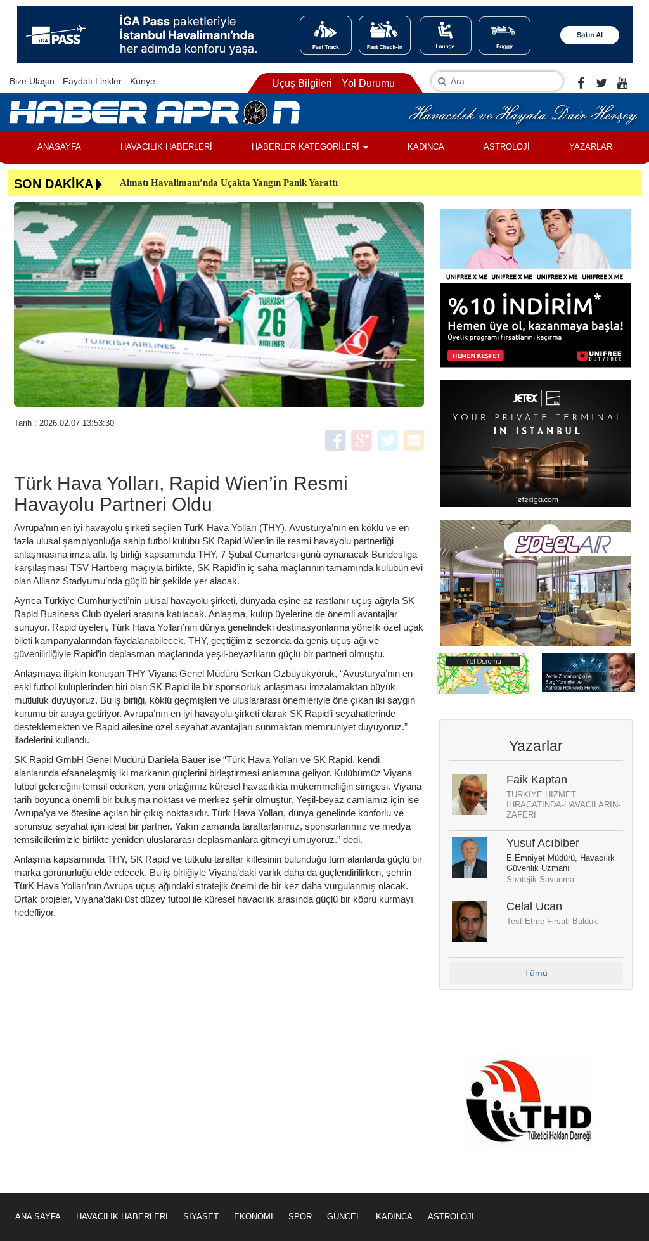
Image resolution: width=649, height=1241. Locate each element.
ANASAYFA (59, 146)
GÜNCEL (344, 1216)
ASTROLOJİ (507, 146)
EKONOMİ (253, 1216)
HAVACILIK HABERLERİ (166, 146)
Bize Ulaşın (32, 81)
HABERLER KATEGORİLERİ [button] (307, 146)
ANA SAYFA (38, 1216)
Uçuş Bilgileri (302, 83)
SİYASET (201, 1216)
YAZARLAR (590, 146)
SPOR (300, 1216)
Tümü (536, 973)
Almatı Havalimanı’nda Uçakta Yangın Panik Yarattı (229, 182)
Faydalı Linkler (92, 81)
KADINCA (426, 146)
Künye (142, 81)
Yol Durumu (368, 83)
